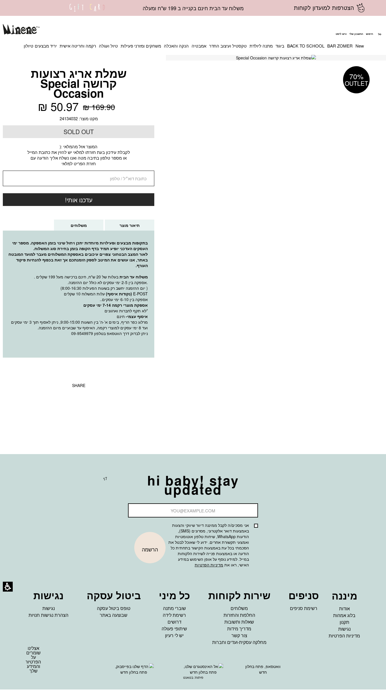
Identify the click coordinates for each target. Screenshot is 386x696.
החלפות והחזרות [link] (239, 615)
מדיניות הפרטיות (209, 565)
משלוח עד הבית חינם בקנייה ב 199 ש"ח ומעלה (193, 8)
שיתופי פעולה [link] (174, 628)
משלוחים (73, 226)
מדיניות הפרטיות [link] (344, 635)
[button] (369, 30)
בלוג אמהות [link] (344, 615)
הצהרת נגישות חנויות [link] (48, 615)
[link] (87, 11)
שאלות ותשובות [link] (239, 621)
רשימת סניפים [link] (303, 608)
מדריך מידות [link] (239, 628)
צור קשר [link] (239, 635)
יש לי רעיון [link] (174, 635)
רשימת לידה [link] (174, 615)
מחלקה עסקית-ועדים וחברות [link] (239, 642)
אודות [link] (344, 608)
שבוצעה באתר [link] (113, 615)
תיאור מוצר (130, 225)
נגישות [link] (344, 629)
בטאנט (188, 677)
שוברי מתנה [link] (174, 608)
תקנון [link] (344, 622)
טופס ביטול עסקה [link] (113, 608)
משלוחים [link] (239, 608)
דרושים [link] (174, 621)
